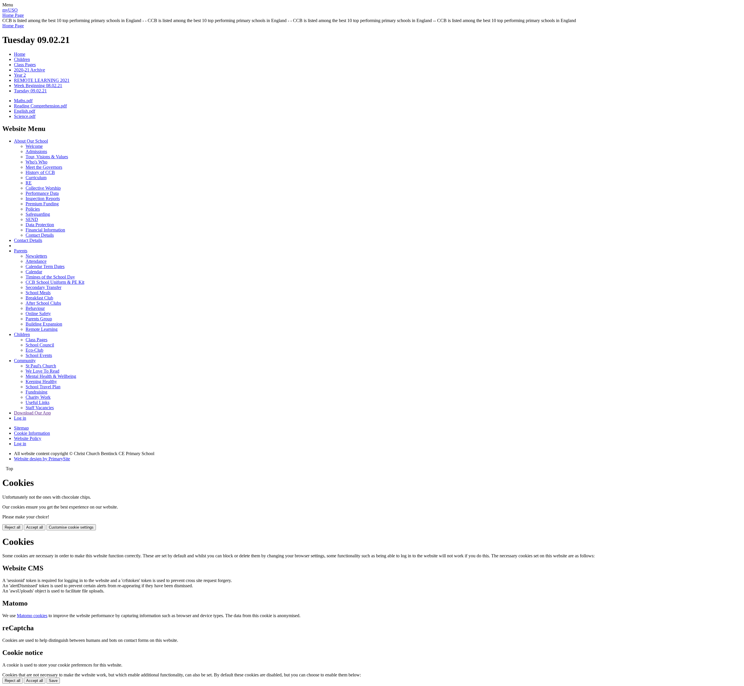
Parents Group (39, 318)
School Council (40, 344)
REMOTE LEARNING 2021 (41, 80)
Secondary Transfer (43, 287)
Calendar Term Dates (45, 266)
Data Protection (40, 224)
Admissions (36, 151)
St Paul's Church (41, 365)
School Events (39, 355)
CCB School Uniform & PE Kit (55, 282)
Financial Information (45, 229)
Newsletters (36, 256)
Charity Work (38, 397)
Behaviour (35, 308)
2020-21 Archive (29, 69)
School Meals (38, 292)
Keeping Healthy (41, 381)
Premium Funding (42, 203)
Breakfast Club (39, 297)
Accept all (34, 527)
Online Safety (38, 313)
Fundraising (36, 391)
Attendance (36, 261)
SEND (32, 219)
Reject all (12, 527)
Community (25, 360)
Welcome (34, 146)
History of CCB (40, 172)
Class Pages (25, 64)
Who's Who (36, 161)
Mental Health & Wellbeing (51, 376)
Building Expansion (44, 324)
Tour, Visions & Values (47, 156)
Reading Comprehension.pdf (40, 105)
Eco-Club (34, 350)
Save (53, 680)
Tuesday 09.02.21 (30, 90)
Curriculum (36, 177)
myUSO (10, 10)
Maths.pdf (23, 100)
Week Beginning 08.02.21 (38, 85)
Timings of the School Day (50, 276)
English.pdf (24, 111)
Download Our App (32, 412)
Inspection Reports (43, 198)
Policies (33, 208)
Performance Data (42, 193)
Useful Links (37, 402)
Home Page (13, 15)
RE (29, 182)
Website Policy (27, 438)
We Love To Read (42, 371)
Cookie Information (32, 433)
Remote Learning (42, 329)
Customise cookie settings (71, 527)
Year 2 (20, 75)
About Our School (31, 141)
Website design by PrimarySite (42, 458)
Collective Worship (43, 188)
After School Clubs (43, 303)
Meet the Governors (44, 167)
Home (19, 54)
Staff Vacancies (40, 407)
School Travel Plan (43, 386)
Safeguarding (38, 214)
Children (22, 59)
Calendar (34, 271)
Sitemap (21, 427)
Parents (20, 250)
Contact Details (40, 235)
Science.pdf (24, 116)
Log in (20, 418)
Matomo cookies (32, 615)
